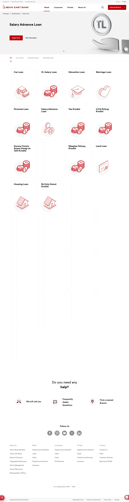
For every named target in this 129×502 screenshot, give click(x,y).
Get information (31, 38)
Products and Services (40, 461)
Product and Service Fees (93, 500)
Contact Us (6, 1)
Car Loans (19, 58)
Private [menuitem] (70, 7)
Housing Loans (48, 58)
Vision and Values (16, 454)
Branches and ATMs (17, 1)
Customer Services (106, 457)
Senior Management (17, 465)
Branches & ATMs (106, 461)
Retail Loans (26, 13)
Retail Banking (16, 13)
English (124, 1)
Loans (34, 454)
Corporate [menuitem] (58, 7)
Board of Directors (16, 457)
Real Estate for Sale (78, 500)
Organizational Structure (18, 461)
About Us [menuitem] (82, 7)
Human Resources (30, 1)
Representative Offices (18, 473)
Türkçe (118, 1)
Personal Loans (33, 58)
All (11, 58)
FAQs (101, 454)
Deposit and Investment (40, 450)
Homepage (6, 13)
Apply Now (16, 38)
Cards (34, 457)
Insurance (35, 465)
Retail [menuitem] (46, 7)
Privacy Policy (107, 500)
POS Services (59, 461)
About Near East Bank (17, 450)
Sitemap (117, 500)
